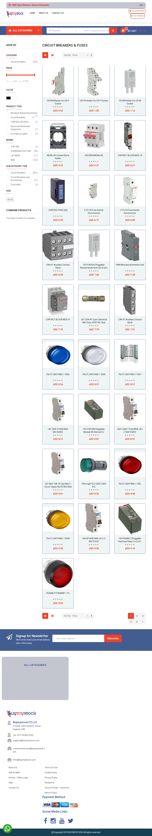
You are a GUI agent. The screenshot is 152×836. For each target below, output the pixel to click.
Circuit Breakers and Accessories (24, 178)
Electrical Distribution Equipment (24, 127)
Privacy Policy (51, 777)
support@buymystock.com (26, 740)
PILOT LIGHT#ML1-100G (58, 374)
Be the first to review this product (58, 107)
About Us (13, 767)
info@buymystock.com (24, 759)
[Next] (143, 622)
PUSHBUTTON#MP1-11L (58, 593)
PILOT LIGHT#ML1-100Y (130, 374)
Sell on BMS (14, 772)
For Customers (138, 11)
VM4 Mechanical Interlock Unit (130, 265)
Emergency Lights (24, 133)
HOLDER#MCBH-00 (94, 155)
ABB (24, 160)
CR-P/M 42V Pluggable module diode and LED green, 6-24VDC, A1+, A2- (94, 268)
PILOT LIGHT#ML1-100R (94, 374)
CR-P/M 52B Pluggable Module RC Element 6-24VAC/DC (94, 432)
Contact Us (14, 787)
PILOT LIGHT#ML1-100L (130, 484)
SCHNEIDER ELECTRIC (24, 151)
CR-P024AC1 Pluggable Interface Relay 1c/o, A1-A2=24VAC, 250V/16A (130, 541)
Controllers (24, 184)
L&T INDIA (24, 155)
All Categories (22, 30)
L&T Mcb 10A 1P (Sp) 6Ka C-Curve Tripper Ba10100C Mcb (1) (58, 487)
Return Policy (51, 793)
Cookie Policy (51, 772)
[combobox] (82, 31)
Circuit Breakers (24, 61)
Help (11, 782)
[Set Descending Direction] (91, 55)
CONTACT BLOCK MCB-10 (130, 155)
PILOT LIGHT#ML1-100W (58, 538)
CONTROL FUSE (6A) (58, 210)
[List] (52, 55)
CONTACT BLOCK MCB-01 (58, 319)
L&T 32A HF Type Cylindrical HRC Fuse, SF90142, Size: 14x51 (94, 322)
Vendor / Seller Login (18, 777)
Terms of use (51, 767)
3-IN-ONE (24, 146)
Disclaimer (49, 782)
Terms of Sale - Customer (57, 787)
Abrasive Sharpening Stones (24, 113)
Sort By (67, 55)
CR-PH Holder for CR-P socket (94, 100)
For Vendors (139, 16)
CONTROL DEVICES (24, 122)
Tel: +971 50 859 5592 (23, 735)
